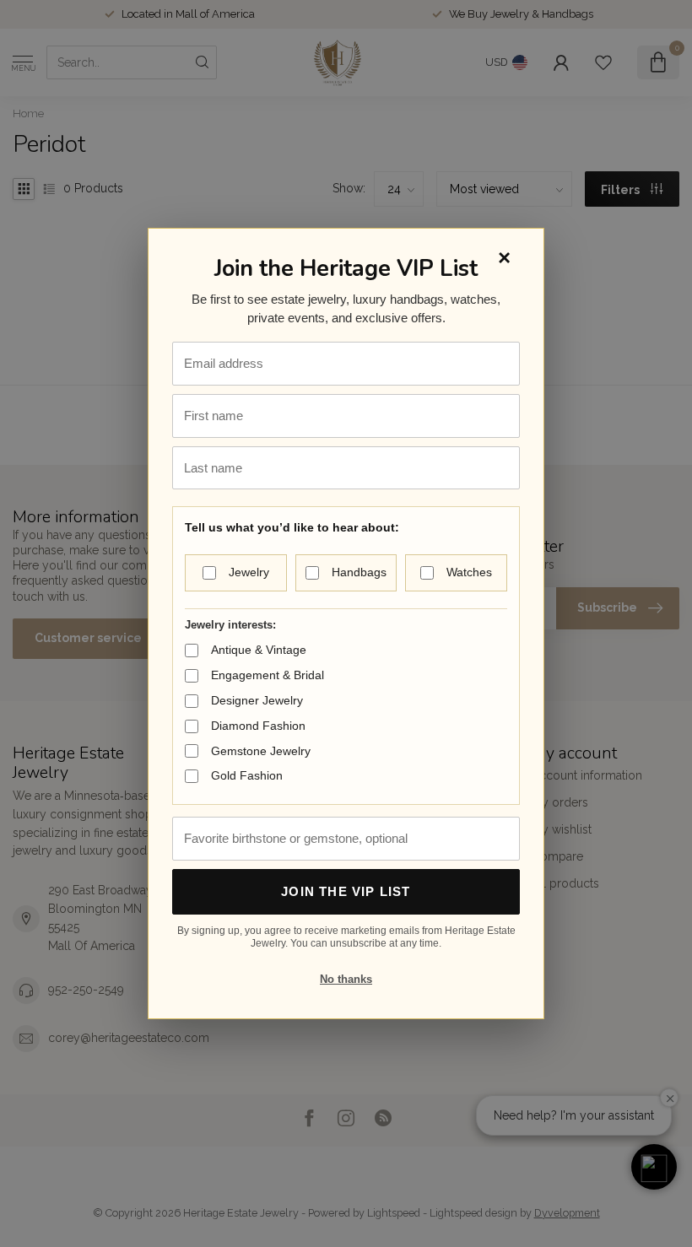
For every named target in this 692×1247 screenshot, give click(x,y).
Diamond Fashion (258, 725)
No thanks (346, 979)
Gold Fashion (247, 775)
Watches (469, 572)
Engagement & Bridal (267, 675)
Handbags (359, 572)
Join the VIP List (345, 891)
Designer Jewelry (257, 700)
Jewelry (249, 572)
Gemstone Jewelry (261, 751)
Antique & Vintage (258, 649)
